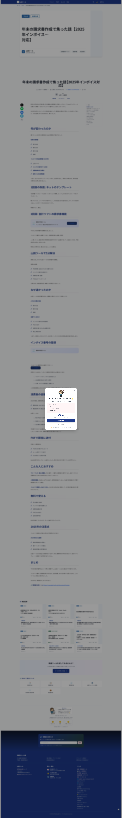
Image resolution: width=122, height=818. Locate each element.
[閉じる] (74, 390)
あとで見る (61, 424)
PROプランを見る (61, 420)
